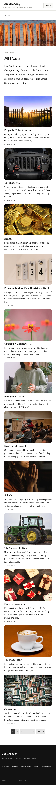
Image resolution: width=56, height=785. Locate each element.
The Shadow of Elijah (15, 548)
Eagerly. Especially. (14, 604)
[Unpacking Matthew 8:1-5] (28, 325)
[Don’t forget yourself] (28, 427)
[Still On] (28, 476)
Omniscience (11, 709)
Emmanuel (46, 766)
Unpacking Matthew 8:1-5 (18, 344)
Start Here (26, 766)
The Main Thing (13, 659)
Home (8, 15)
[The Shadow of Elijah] (28, 529)
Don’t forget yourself (15, 446)
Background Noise (14, 396)
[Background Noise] (28, 377)
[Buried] (28, 219)
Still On (8, 495)
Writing (5, 766)
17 (33, 731)
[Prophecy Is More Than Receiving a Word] (28, 269)
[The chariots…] (28, 164)
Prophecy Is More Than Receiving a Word (26, 288)
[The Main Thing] (28, 641)
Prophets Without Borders (18, 130)
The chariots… (12, 182)
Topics (15, 766)
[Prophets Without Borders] (28, 111)
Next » (41, 731)
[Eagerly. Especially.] (28, 585)
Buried (8, 238)
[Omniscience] (28, 690)
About (36, 766)
